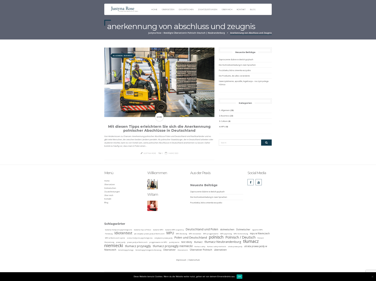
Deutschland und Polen (202, 229)
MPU (223, 126)
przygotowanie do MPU (158, 242)
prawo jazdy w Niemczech (137, 242)
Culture (224, 121)
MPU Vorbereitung (241, 234)
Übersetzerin (183, 250)
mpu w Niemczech (260, 233)
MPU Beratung (181, 234)
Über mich (227, 9)
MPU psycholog (226, 234)
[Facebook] (250, 182)
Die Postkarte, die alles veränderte (234, 75)
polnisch (216, 237)
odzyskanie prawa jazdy (163, 238)
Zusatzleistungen (207, 9)
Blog (253, 9)
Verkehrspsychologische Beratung (148, 250)
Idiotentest (123, 232)
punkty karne (174, 242)
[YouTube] (259, 182)
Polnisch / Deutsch (240, 237)
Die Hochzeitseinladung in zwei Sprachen (237, 65)
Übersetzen (168, 9)
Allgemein (118, 55)
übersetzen (220, 249)
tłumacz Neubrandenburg (222, 242)
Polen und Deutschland (190, 237)
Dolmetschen (186, 9)
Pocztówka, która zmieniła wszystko (235, 70)
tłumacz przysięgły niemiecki (173, 246)
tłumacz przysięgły (138, 246)
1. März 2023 (173, 153)
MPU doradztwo (195, 234)
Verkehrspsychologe (126, 250)
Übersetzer (169, 249)
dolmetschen (227, 229)
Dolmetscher (243, 229)
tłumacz (198, 242)
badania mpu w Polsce (142, 230)
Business (128, 55)
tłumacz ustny (199, 246)
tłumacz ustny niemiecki (216, 246)
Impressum (181, 260)
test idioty (186, 242)
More (159, 117)
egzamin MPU (257, 230)
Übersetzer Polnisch (201, 249)
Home (154, 9)
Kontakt (241, 9)
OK (239, 276)
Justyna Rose (149, 153)
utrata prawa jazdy (235, 246)
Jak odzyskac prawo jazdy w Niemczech (149, 234)
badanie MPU (158, 230)
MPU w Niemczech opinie (115, 238)
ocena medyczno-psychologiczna (139, 238)
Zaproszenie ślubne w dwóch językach (236, 59)
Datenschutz (194, 260)
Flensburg (109, 234)
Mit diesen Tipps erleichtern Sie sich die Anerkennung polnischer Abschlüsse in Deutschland (159, 128)
